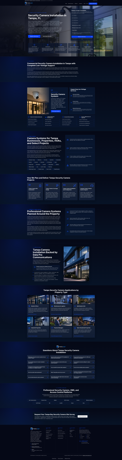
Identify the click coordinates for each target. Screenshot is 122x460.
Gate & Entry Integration (66, 124)
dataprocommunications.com (87, 455)
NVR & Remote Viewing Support (84, 121)
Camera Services (70, 3)
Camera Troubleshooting (83, 119)
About (84, 3)
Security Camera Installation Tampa (72, 431)
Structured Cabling (48, 119)
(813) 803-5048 (95, 0)
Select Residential (60, 438)
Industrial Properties (60, 436)
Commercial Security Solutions (49, 436)
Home (66, 3)
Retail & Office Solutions (32, 314)
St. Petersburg (82, 436)
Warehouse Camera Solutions (56, 314)
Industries (80, 3)
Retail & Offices (60, 430)
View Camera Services (47, 36)
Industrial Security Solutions (48, 438)
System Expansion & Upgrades (84, 125)
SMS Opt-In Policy (67, 458)
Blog (87, 3)
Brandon (88, 436)
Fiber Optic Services (48, 125)
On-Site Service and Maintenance (84, 123)
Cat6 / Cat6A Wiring (48, 121)
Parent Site (71, 436)
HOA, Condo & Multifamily (61, 433)
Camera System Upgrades (32, 124)
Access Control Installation (66, 119)
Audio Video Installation (49, 434)
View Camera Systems (56, 111)
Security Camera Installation (32, 119)
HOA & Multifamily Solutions (78, 314)
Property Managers (60, 435)
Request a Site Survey (93, 3)
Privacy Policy (54, 458)
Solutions (76, 3)
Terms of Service (60, 458)
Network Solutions (48, 123)
